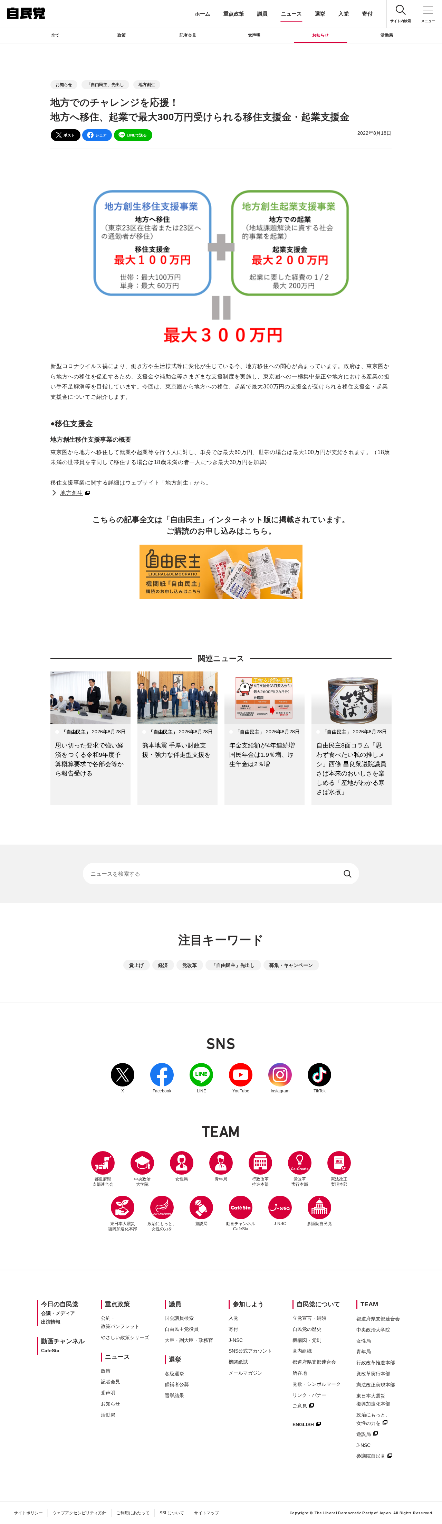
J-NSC (280, 1223)
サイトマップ (206, 1513)
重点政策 (233, 14)
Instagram (280, 1078)
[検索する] (348, 873)
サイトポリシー (28, 1513)
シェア (101, 135)
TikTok (319, 1078)
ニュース (291, 14)
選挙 (320, 14)
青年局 (221, 1179)
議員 (262, 14)
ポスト (69, 135)
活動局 (387, 35)
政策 (121, 35)
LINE (201, 1078)
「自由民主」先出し (105, 84)
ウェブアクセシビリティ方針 (79, 1513)
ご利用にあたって (133, 1513)
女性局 (181, 1179)
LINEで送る (137, 135)
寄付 (367, 14)
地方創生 (146, 84)
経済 (163, 965)
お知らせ (320, 35)
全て (55, 35)
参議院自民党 (319, 1211)
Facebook (162, 1078)
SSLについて (172, 1513)
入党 (343, 14)
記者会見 (188, 35)
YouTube (240, 1078)
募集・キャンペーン (291, 965)
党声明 (254, 35)
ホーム (202, 14)
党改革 (189, 965)
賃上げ (136, 965)
